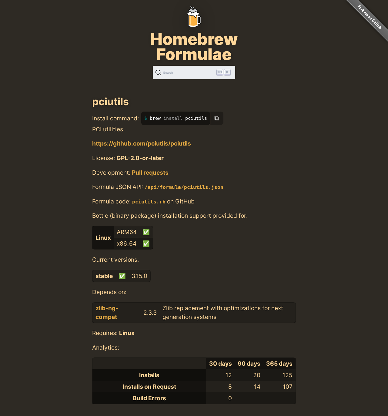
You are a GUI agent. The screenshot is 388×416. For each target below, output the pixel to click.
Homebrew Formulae (194, 46)
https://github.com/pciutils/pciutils (141, 143)
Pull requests (150, 172)
